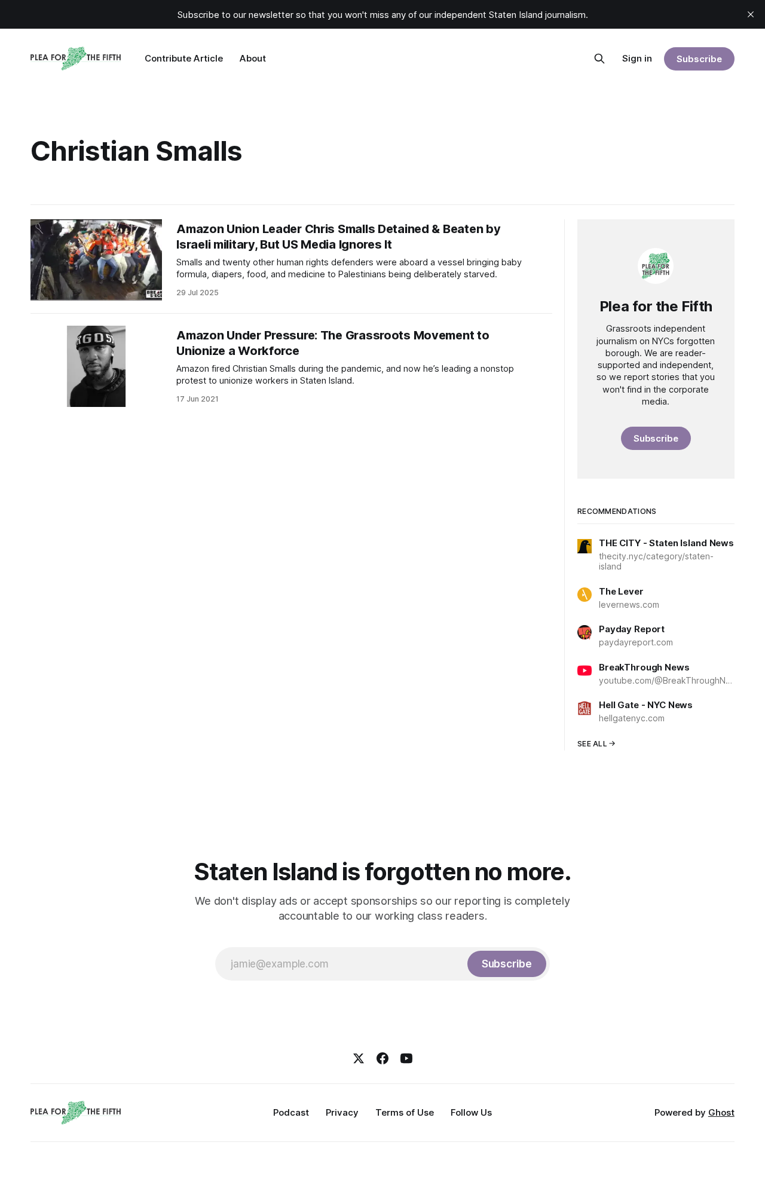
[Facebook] (382, 1058)
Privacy (342, 1112)
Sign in (637, 58)
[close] (750, 14)
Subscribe (699, 59)
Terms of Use (404, 1112)
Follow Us (471, 1112)
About (253, 58)
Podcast (291, 1112)
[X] (359, 1058)
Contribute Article (184, 58)
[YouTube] (406, 1058)
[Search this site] (599, 58)
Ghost (721, 1112)
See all (592, 743)
